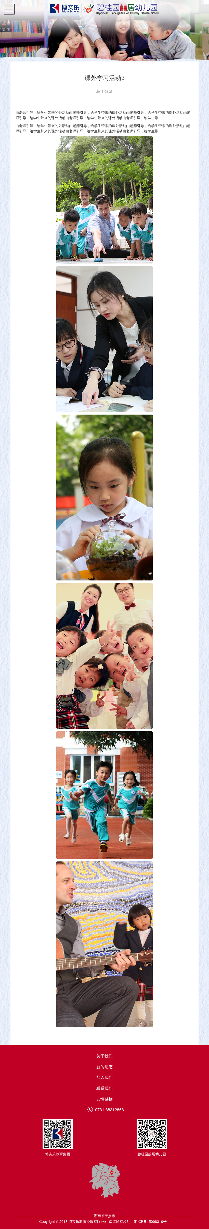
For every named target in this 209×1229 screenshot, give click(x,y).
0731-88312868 (109, 1110)
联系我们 (104, 1088)
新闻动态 (104, 1066)
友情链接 (104, 1099)
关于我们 (104, 1056)
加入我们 (104, 1077)
